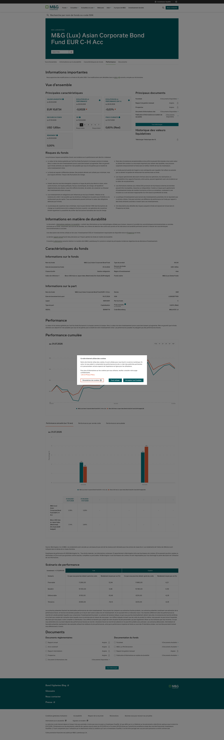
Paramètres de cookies (91, 380)
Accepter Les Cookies (133, 380)
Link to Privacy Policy (88, 375)
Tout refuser (115, 380)
